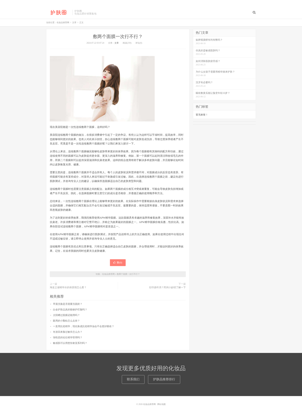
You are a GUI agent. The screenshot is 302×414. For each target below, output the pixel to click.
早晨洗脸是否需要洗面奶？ (67, 304)
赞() (119, 262)
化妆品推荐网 (58, 12)
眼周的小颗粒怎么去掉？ (66, 320)
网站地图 (161, 404)
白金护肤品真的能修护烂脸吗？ (70, 309)
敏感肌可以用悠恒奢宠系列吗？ (70, 343)
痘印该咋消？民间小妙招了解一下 (167, 287)
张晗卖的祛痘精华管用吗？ (67, 337)
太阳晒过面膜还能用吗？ (66, 315)
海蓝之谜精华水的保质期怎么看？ (68, 287)
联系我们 (133, 379)
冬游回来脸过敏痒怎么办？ (67, 332)
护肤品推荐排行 (164, 379)
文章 (116, 43)
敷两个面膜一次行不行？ (118, 36)
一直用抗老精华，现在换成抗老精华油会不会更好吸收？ (83, 326)
